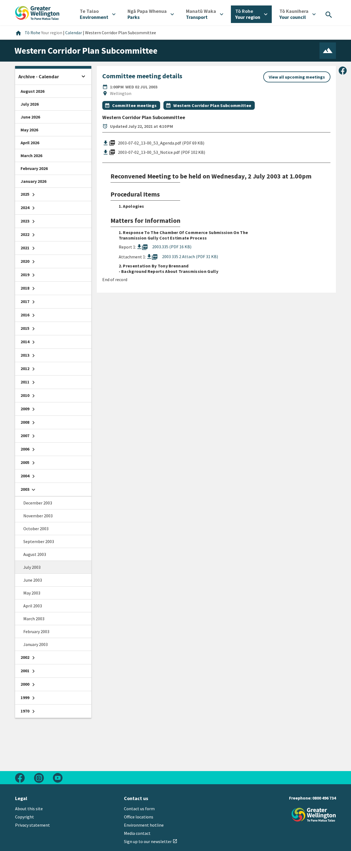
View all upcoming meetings (297, 77)
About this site (29, 808)
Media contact (137, 833)
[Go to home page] (37, 12)
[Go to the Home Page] (313, 814)
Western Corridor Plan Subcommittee (212, 105)
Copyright (24, 817)
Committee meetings (134, 105)
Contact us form (139, 808)
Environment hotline (144, 825)
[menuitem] (97, 14)
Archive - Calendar (38, 76)
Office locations (138, 817)
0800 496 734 (324, 798)
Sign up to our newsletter (150, 841)
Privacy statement (32, 825)
